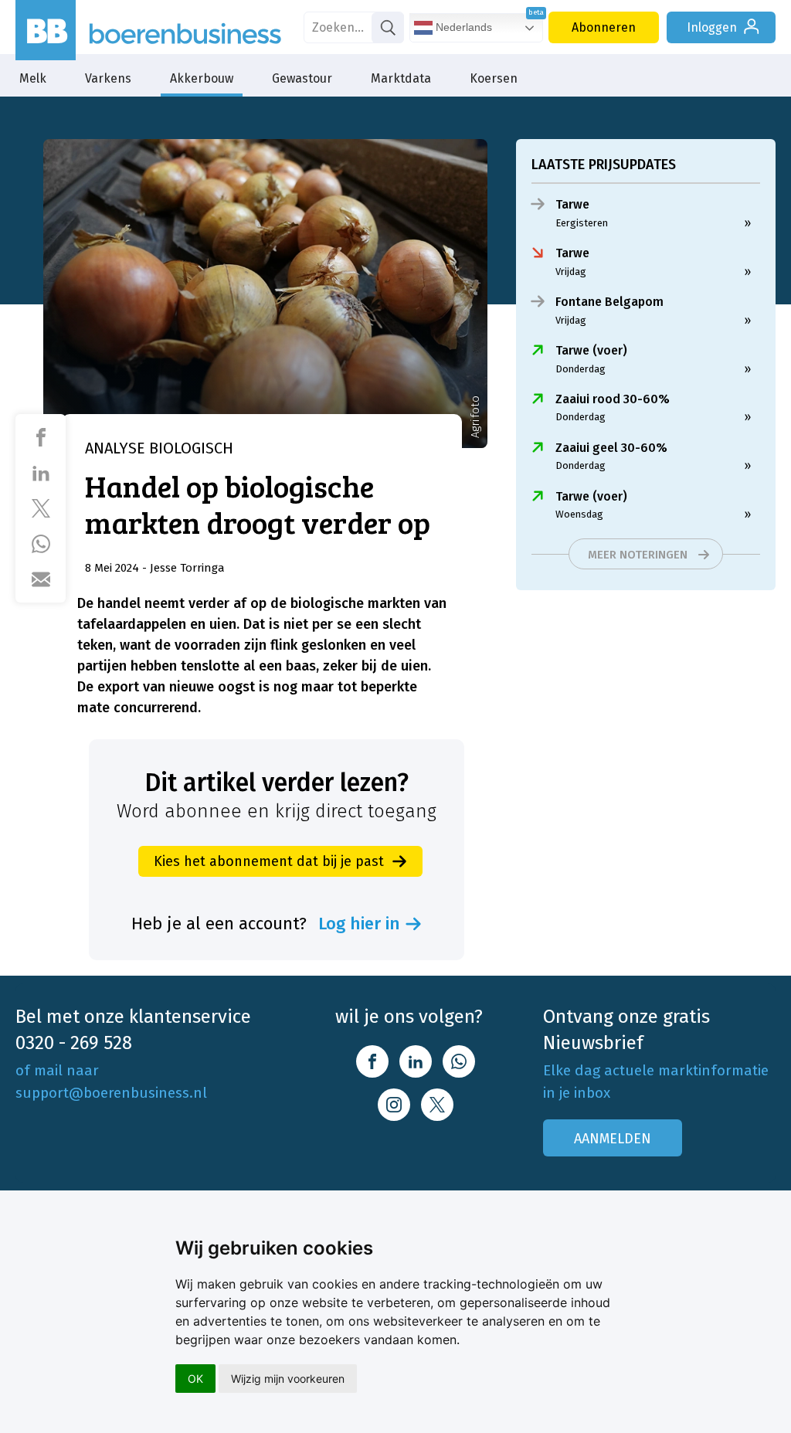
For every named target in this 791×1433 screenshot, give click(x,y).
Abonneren (604, 27)
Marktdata (401, 78)
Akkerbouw (201, 78)
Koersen (494, 78)
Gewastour (302, 78)
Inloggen (712, 27)
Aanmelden (612, 1138)
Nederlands (462, 27)
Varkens (108, 78)
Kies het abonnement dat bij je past (269, 861)
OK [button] (195, 1378)
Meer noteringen (637, 555)
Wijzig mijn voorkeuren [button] (288, 1378)
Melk (32, 78)
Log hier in (359, 923)
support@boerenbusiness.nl (111, 1093)
